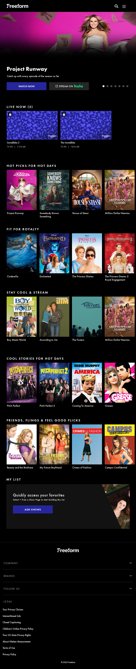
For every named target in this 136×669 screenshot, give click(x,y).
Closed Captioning (12, 622)
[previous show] (6, 51)
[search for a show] (116, 6)
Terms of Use (9, 647)
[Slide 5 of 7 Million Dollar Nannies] (119, 86)
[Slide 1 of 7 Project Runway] (103, 86)
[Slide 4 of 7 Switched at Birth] (115, 86)
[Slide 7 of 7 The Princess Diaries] (127, 86)
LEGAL (8, 601)
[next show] (130, 51)
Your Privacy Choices (13, 609)
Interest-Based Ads (12, 616)
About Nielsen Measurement (17, 641)
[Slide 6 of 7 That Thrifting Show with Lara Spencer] (123, 86)
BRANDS (9, 575)
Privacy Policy (9, 654)
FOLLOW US (12, 588)
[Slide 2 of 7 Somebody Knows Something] (107, 86)
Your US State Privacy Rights (17, 635)
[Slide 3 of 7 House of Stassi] (111, 86)
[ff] (17, 6)
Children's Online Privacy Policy (18, 628)
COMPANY (11, 563)
